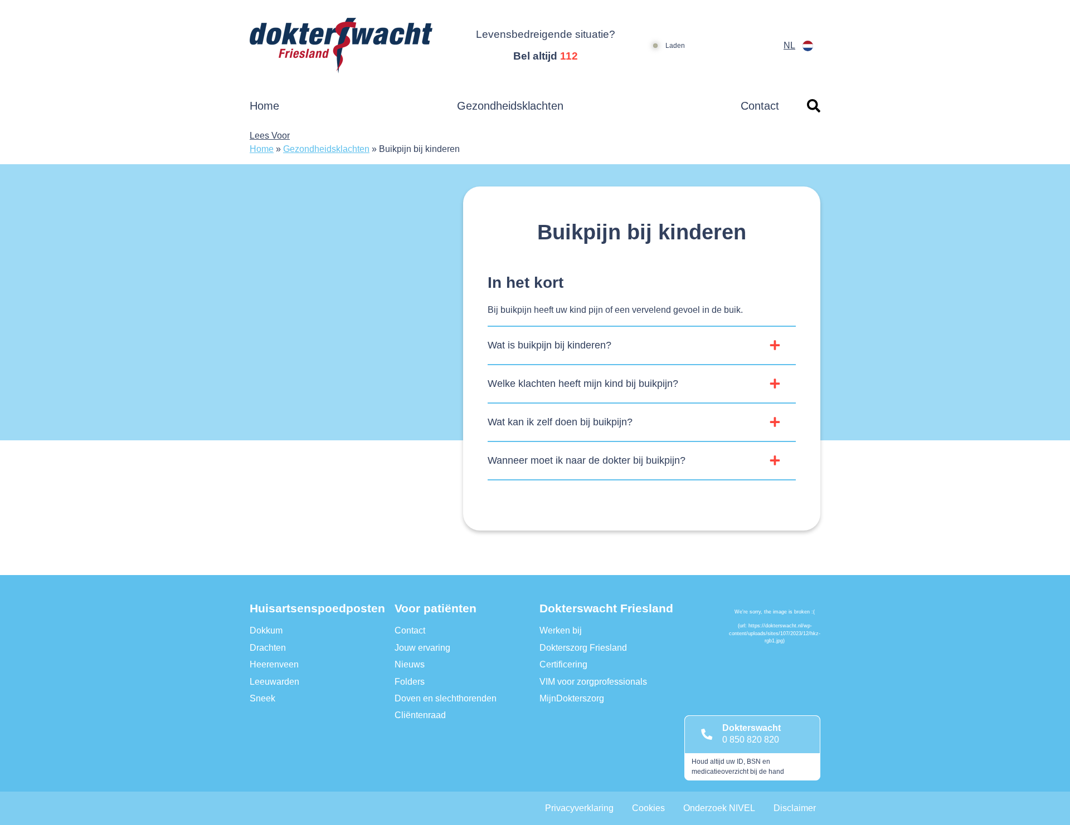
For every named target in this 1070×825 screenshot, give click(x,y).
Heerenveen (274, 664)
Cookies (648, 808)
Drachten (268, 647)
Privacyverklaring (579, 808)
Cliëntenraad (420, 715)
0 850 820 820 (750, 739)
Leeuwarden (274, 681)
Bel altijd (545, 56)
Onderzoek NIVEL (719, 808)
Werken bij (560, 630)
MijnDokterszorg (571, 698)
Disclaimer (795, 808)
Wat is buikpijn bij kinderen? (549, 345)
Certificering (563, 664)
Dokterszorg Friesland (583, 647)
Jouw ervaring (422, 647)
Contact (760, 106)
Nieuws (410, 664)
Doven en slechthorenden (446, 698)
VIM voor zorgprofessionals (593, 681)
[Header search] (813, 105)
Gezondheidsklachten (510, 106)
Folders (410, 681)
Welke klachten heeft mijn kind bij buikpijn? (583, 383)
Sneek (262, 698)
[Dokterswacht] (348, 45)
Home (264, 106)
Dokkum (266, 630)
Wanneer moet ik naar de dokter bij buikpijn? (586, 460)
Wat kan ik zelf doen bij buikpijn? (560, 422)
